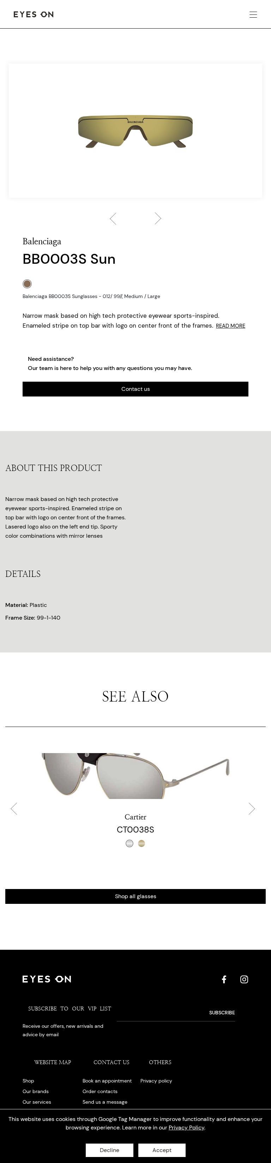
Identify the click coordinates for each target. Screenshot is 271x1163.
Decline (109, 1150)
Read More (230, 325)
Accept (161, 1150)
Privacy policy (156, 1081)
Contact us (135, 389)
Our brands (36, 1091)
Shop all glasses (135, 896)
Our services (37, 1102)
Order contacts (100, 1091)
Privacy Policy (186, 1127)
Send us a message (105, 1102)
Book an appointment (107, 1081)
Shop (28, 1081)
